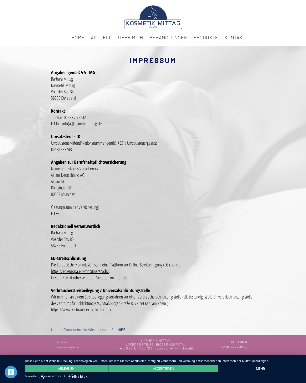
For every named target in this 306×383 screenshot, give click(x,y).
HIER (121, 329)
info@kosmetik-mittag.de (173, 348)
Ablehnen (66, 369)
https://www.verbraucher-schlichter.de (80, 309)
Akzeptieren (163, 369)
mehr (260, 369)
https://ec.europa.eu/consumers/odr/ (80, 271)
